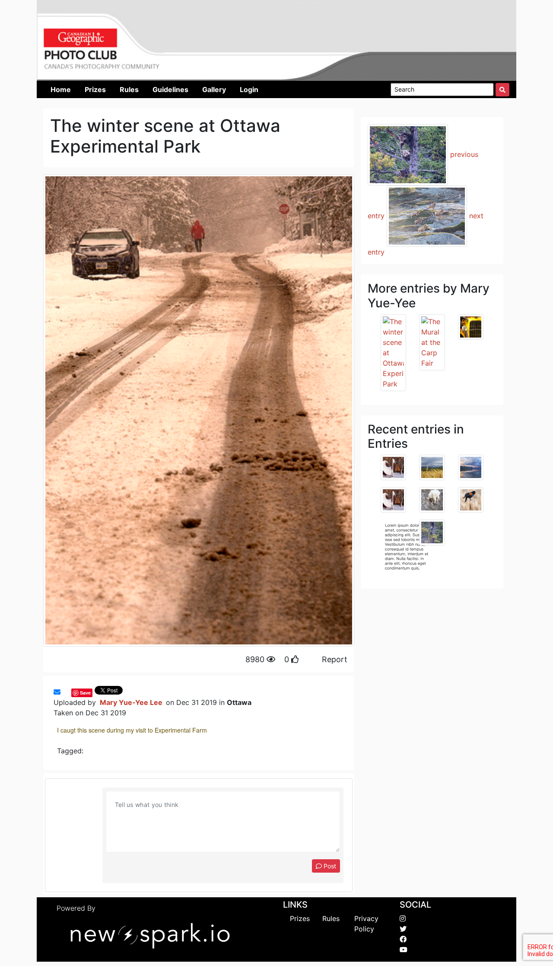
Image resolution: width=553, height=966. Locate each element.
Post (329, 866)
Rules (331, 918)
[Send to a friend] (57, 692)
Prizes (300, 918)
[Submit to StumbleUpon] (69, 691)
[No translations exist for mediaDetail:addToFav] (65, 691)
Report (334, 659)
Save (85, 692)
